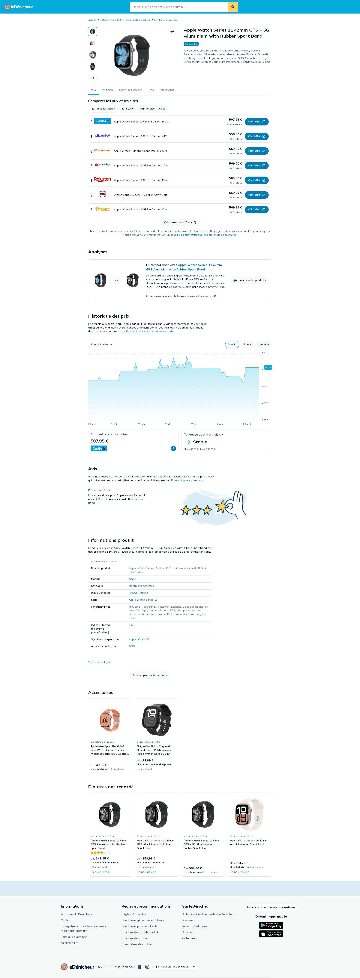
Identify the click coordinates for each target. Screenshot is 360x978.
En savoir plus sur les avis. (187, 480)
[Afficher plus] (91, 121)
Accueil (92, 19)
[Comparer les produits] (172, 31)
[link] (180, 280)
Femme (133, 592)
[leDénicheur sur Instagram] (147, 966)
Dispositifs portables (138, 19)
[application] (180, 389)
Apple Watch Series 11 (143, 599)
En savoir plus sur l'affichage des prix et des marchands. (202, 234)
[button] (92, 78)
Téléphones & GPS (111, 19)
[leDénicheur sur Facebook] (139, 966)
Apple (132, 579)
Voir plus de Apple (99, 662)
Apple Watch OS (139, 639)
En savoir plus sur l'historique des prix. (150, 331)
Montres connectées (166, 19)
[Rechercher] (233, 7)
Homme (143, 592)
